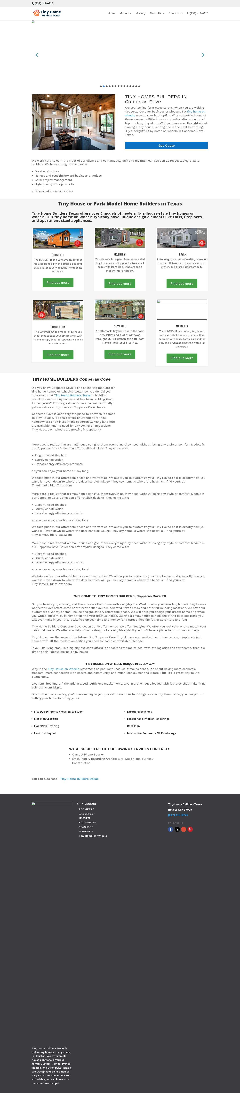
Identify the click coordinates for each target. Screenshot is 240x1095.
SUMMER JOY (88, 822)
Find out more (58, 282)
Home (111, 13)
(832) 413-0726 (44, 3)
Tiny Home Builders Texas (72, 395)
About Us (155, 13)
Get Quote (166, 145)
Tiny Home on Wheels (93, 835)
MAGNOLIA (86, 831)
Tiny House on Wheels (63, 669)
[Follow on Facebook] (170, 829)
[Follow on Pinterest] (190, 829)
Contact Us (176, 13)
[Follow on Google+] (183, 829)
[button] (37, 55)
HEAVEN (84, 818)
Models (124, 13)
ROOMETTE (86, 809)
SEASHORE (86, 827)
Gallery (140, 13)
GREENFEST (87, 813)
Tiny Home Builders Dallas (79, 778)
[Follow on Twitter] (177, 829)
